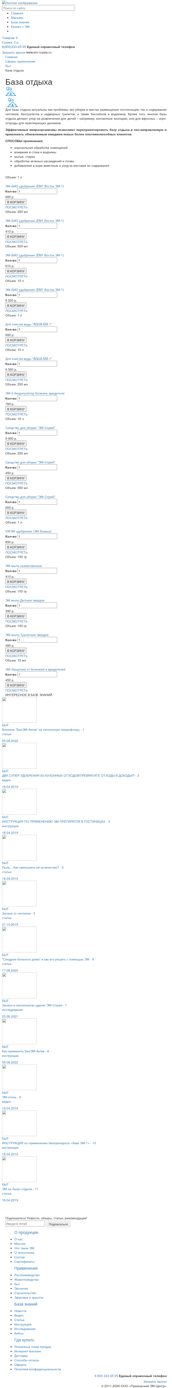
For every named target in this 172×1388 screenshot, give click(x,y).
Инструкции (22, 1324)
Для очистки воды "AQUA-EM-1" (28, 324)
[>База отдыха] (12, 102)
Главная (17, 13)
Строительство (25, 1293)
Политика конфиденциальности (37, 1369)
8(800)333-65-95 (14, 46)
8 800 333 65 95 (106, 1375)
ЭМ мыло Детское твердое (25, 600)
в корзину (16, 202)
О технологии (24, 1252)
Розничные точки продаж (32, 1346)
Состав (19, 1257)
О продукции (26, 1232)
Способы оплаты (26, 1360)
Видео (19, 1315)
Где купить (24, 1340)
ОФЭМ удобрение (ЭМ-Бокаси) (28, 531)
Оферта (20, 1364)
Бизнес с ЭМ (20, 26)
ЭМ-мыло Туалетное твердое (27, 634)
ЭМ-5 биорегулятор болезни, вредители (34, 393)
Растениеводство (27, 1275)
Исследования (25, 1328)
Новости (20, 1310)
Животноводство (26, 1279)
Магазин (17, 17)
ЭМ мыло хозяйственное (23, 565)
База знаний (20, 22)
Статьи (19, 1319)
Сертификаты (24, 1261)
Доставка (21, 1355)
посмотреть (16, 207)
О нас (18, 1239)
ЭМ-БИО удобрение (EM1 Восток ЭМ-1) (34, 186)
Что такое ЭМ (24, 1248)
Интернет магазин (27, 1351)
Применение (26, 1268)
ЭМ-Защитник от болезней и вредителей (35, 669)
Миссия (20, 1243)
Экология (21, 1288)
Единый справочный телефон (51, 46)
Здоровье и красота (28, 1297)
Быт (17, 1284)
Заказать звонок (13, 52)
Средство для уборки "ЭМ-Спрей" (30, 427)
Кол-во (11, 191)
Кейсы (19, 1333)
